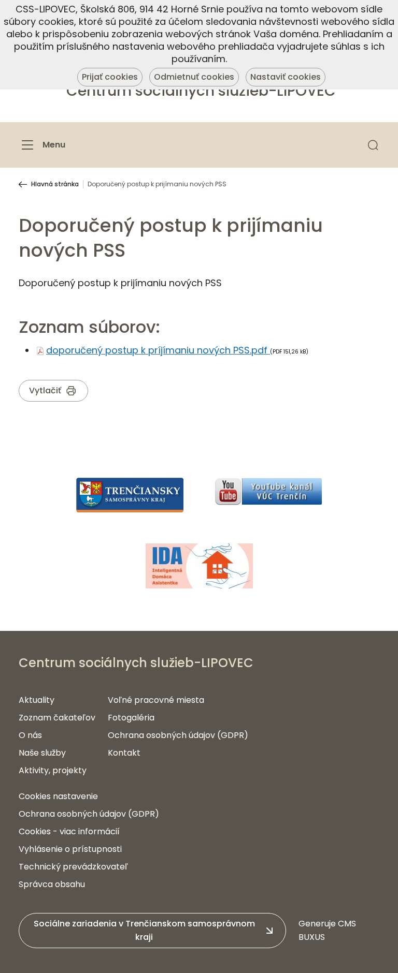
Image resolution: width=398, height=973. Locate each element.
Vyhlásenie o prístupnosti (70, 849)
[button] (373, 145)
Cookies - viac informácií (69, 831)
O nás (30, 735)
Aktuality (36, 700)
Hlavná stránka (55, 184)
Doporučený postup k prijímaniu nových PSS (157, 184)
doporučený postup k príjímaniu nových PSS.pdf (158, 350)
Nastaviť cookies (285, 77)
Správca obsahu (52, 884)
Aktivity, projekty (53, 770)
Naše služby (42, 753)
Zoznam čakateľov (57, 718)
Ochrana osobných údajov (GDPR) (178, 735)
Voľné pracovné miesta (156, 700)
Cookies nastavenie (58, 796)
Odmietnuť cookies (194, 77)
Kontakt (124, 753)
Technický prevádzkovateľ (73, 867)
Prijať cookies (110, 77)
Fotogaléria (131, 718)
